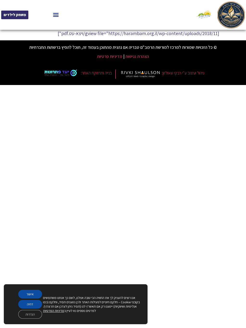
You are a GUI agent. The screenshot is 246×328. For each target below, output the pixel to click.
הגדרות (30, 314)
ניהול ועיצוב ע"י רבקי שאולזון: (183, 73)
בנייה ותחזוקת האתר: (96, 73)
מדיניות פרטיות (109, 56)
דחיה (30, 304)
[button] (56, 14)
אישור (30, 294)
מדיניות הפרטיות (53, 311)
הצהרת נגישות (137, 56)
